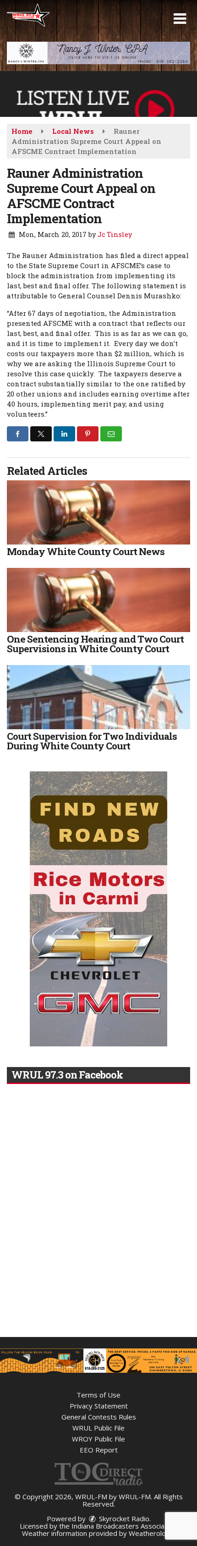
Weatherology (151, 1533)
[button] (180, 18)
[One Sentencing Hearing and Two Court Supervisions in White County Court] (98, 600)
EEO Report (99, 1449)
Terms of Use (98, 1394)
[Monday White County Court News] (98, 512)
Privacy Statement (99, 1405)
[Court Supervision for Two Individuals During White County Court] (98, 697)
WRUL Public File (98, 1427)
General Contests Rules (98, 1416)
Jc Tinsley (115, 234)
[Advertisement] (98, 53)
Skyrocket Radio (123, 1518)
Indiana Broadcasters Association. (124, 1525)
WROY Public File (98, 1438)
